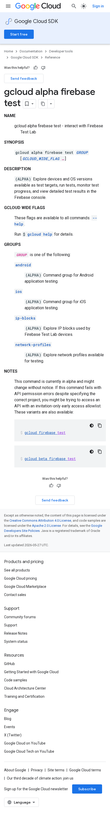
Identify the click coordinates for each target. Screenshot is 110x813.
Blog (7, 719)
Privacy (37, 770)
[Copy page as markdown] (43, 103)
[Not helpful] (43, 68)
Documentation (31, 51)
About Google (15, 770)
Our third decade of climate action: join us (40, 778)
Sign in (98, 6)
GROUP (82, 152)
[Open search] (74, 6)
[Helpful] (35, 68)
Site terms (56, 770)
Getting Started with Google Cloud (31, 672)
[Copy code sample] (100, 425)
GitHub (9, 664)
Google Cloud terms (85, 770)
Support (10, 625)
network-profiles (33, 344)
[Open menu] (8, 6)
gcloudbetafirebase (50, 458)
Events (9, 727)
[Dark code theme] (91, 425)
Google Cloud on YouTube (25, 743)
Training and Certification (24, 696)
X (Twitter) (12, 735)
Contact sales (15, 595)
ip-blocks (25, 318)
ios (18, 291)
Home (8, 51)
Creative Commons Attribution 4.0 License (40, 520)
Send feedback (23, 78)
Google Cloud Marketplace (25, 587)
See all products (17, 570)
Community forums (20, 617)
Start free (19, 34)
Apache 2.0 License (46, 526)
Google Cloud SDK (36, 21)
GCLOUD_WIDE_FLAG (41, 158)
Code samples (15, 680)
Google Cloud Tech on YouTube (29, 751)
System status (16, 641)
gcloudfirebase (45, 432)
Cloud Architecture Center (25, 688)
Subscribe (87, 789)
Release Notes (15, 633)
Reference (52, 57)
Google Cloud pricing (20, 578)
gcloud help (39, 234)
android (23, 264)
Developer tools (61, 51)
